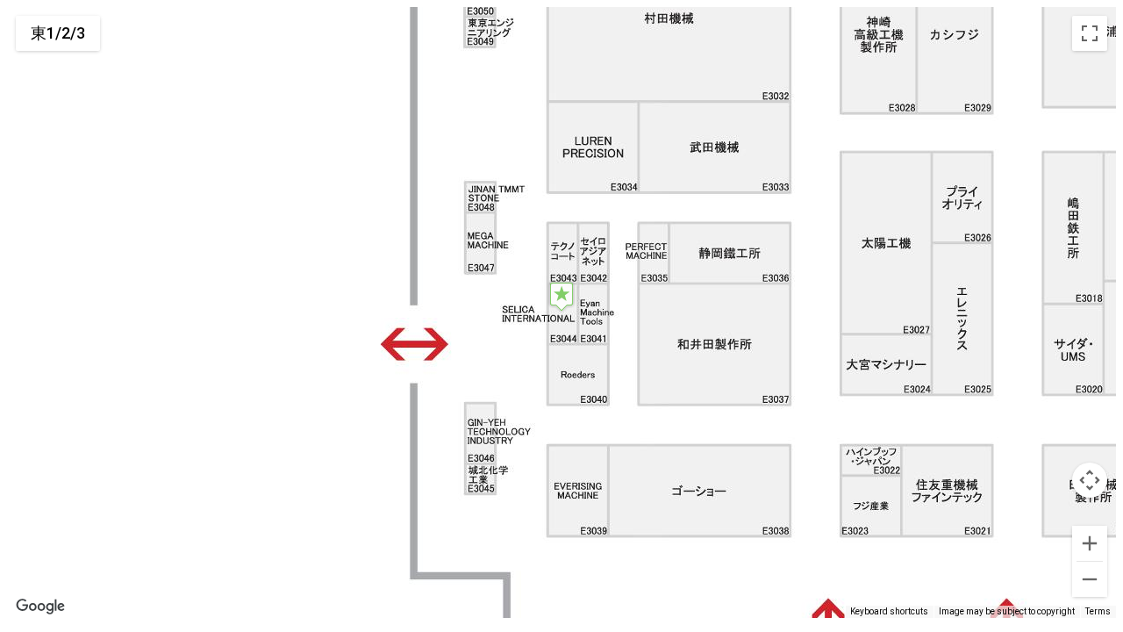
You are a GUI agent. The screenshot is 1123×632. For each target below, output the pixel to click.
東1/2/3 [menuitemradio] (58, 33)
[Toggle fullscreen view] (1089, 33)
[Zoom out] (1089, 579)
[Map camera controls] (1089, 480)
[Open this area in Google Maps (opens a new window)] (40, 606)
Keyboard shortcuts (889, 611)
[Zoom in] (1089, 543)
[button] (561, 296)
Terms (1098, 611)
